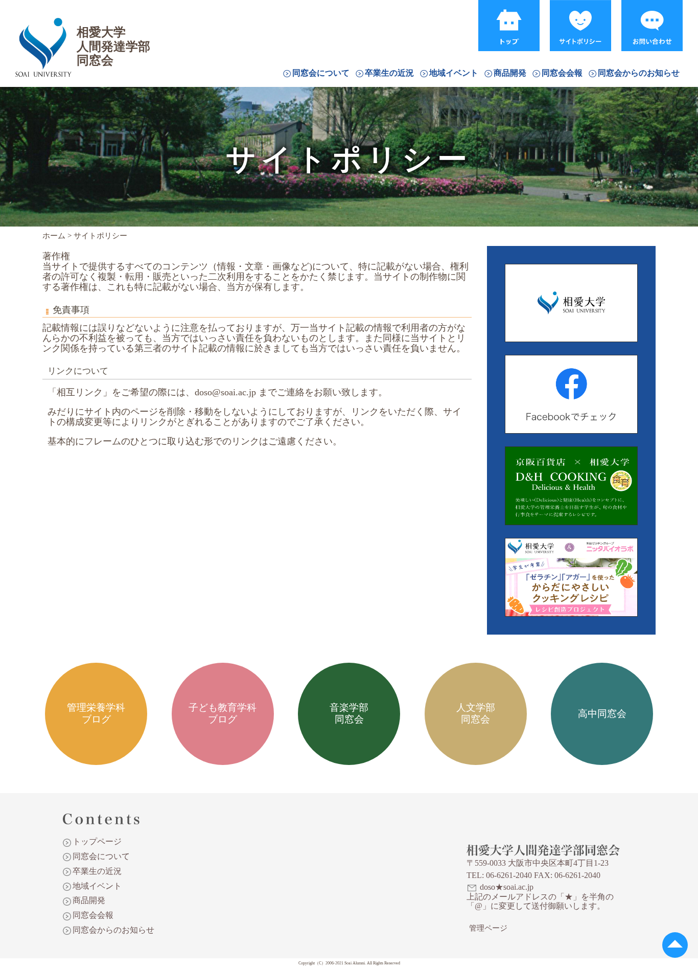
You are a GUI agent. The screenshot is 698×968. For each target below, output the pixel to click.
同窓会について (321, 73)
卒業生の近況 (389, 73)
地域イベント (453, 73)
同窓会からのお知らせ (639, 73)
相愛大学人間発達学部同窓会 (43, 33)
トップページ (97, 841)
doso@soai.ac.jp (225, 392)
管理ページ (488, 928)
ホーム (53, 236)
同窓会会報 (562, 73)
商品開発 (510, 73)
